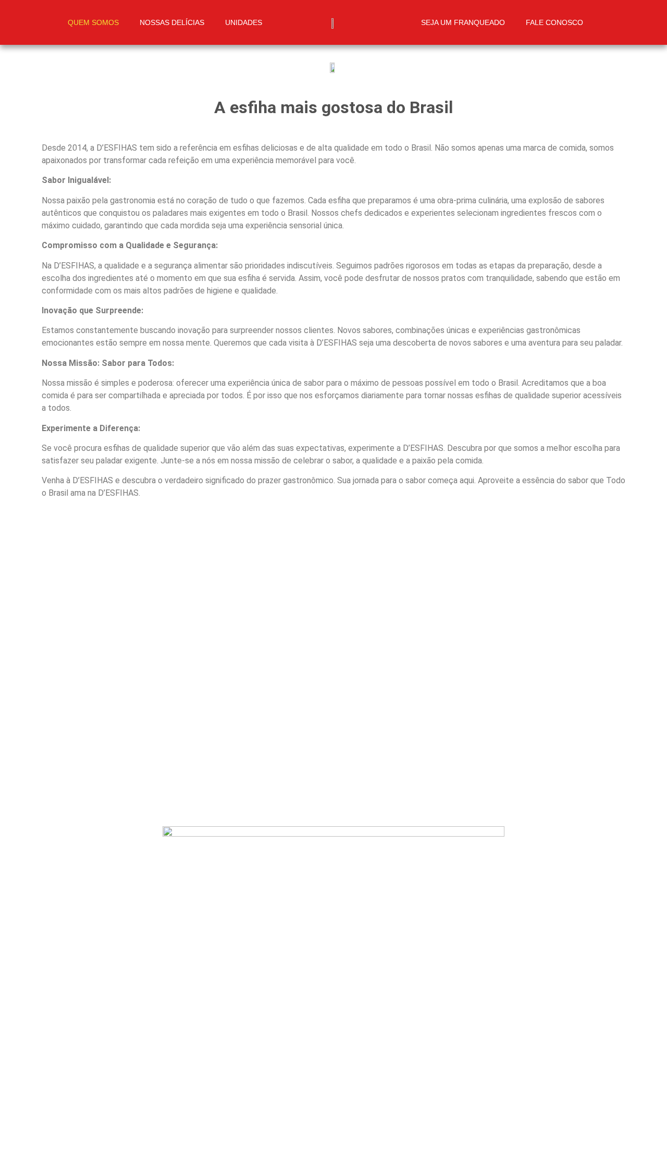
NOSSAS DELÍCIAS (172, 22)
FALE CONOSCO (554, 22)
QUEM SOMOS (93, 22)
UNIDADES (243, 22)
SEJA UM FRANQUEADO (463, 22)
